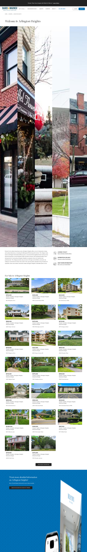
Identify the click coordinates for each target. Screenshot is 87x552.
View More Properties (43, 464)
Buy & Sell (22, 9)
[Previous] (2, 136)
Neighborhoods (32, 9)
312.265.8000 (62, 9)
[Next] (84, 136)
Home (6, 14)
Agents (41, 9)
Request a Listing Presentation (64, 259)
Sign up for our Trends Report (64, 264)
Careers (47, 9)
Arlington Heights (17, 14)
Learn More (56, 3)
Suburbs (10, 14)
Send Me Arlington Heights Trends (20, 487)
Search (82, 9)
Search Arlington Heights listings (65, 253)
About (54, 9)
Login (75, 9)
